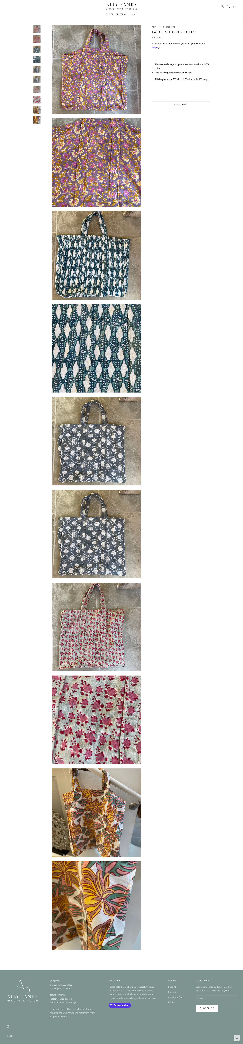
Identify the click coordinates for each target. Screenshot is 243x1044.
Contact (172, 1002)
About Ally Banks (176, 997)
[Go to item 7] (37, 90)
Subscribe (207, 1008)
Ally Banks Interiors (164, 27)
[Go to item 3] (37, 49)
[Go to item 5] (37, 69)
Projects (172, 992)
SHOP (134, 14)
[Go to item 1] (37, 29)
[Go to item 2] (37, 39)
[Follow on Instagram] (8, 1026)
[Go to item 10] (37, 120)
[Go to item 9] (37, 110)
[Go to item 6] (37, 80)
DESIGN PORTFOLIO (116, 14)
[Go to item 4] (37, 59)
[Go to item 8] (37, 100)
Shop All (172, 987)
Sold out (181, 105)
